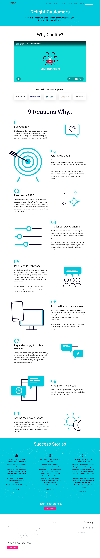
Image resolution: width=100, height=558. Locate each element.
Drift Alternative (21, 532)
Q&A (8, 530)
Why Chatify (48, 3)
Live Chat (9, 528)
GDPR (52, 526)
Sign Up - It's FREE (50, 508)
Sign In (82, 3)
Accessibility (54, 528)
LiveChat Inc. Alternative (24, 530)
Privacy (36, 534)
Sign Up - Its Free (12, 547)
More (75, 3)
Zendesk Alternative (23, 526)
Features (69, 3)
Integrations (37, 530)
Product (56, 3)
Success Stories (38, 526)
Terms (36, 532)
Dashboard (9, 532)
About (52, 530)
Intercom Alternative (23, 528)
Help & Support (38, 528)
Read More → (17, 489)
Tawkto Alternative (22, 534)
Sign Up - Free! (89, 3)
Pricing (63, 3)
